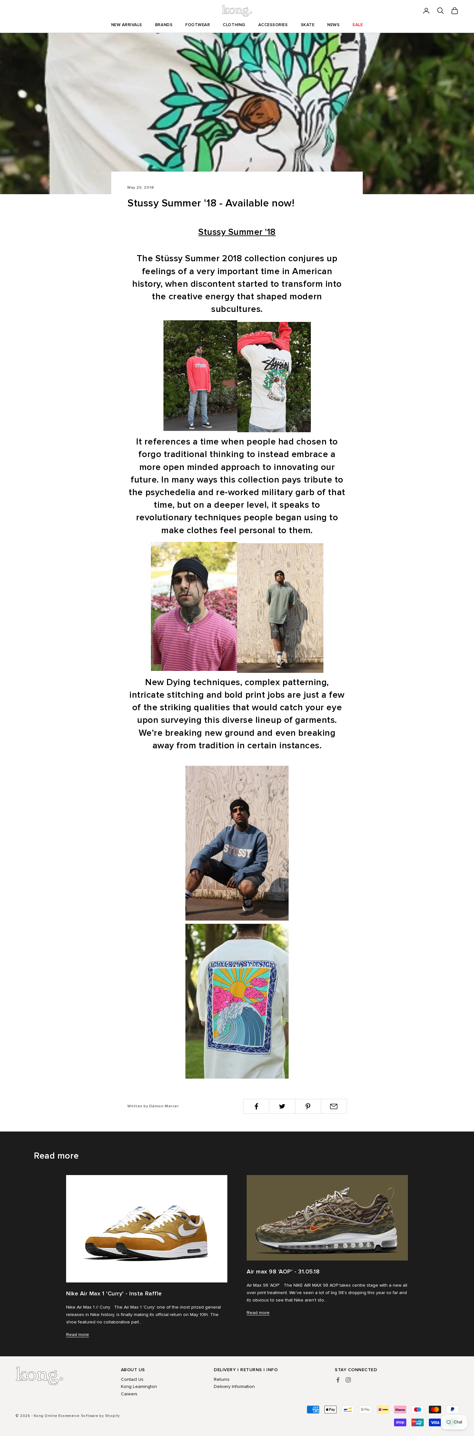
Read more (77, 1334)
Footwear (197, 24)
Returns (222, 1379)
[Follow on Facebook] (338, 1380)
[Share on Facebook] (256, 1106)
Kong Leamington (139, 1386)
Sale (357, 24)
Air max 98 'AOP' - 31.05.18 (283, 1271)
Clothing (234, 24)
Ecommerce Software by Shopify (89, 1416)
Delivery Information (234, 1386)
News (333, 24)
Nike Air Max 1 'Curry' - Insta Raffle (114, 1293)
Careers (129, 1394)
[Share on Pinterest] (308, 1106)
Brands (164, 24)
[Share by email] (334, 1106)
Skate (308, 24)
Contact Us (132, 1379)
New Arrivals (126, 24)
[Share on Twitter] (282, 1106)
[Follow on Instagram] (348, 1380)
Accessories (273, 24)
